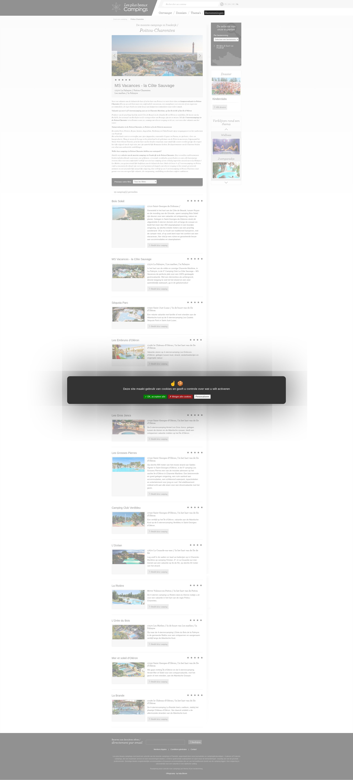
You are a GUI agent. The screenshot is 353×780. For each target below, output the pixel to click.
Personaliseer (202, 396)
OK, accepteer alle (156, 396)
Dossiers (181, 13)
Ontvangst (165, 13)
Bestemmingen (214, 13)
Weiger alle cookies (181, 396)
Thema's (196, 13)
